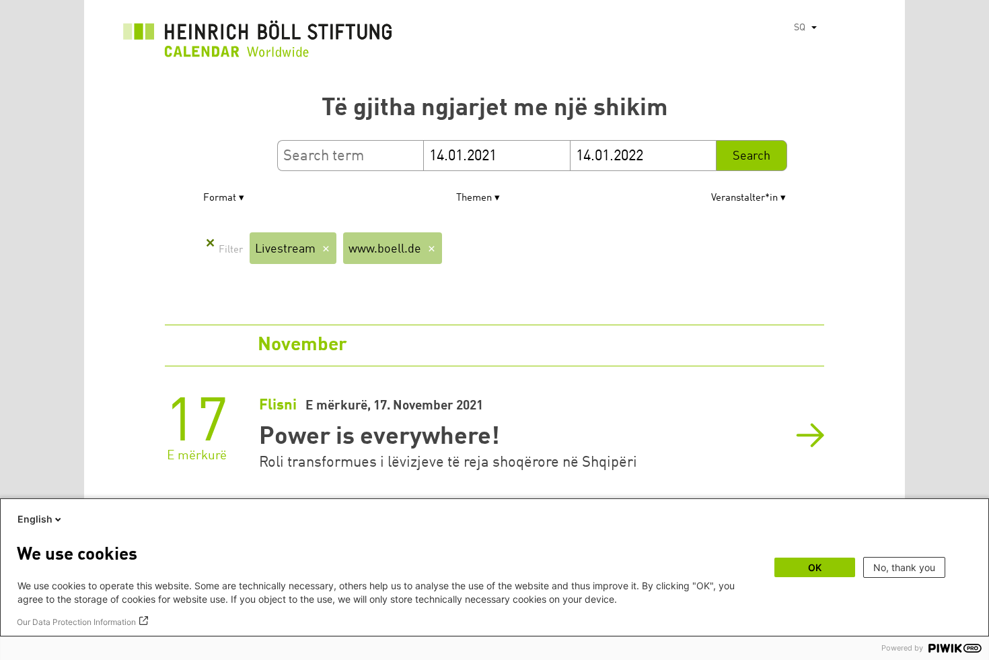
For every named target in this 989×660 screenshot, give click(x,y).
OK (814, 567)
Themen (474, 198)
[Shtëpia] (257, 42)
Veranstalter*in (744, 198)
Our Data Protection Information (76, 622)
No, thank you (904, 567)
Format (219, 198)
